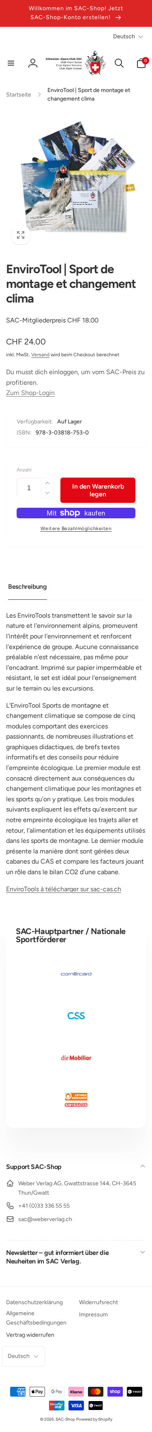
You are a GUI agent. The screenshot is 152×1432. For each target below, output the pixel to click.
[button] (11, 63)
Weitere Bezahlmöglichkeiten (76, 528)
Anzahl (24, 470)
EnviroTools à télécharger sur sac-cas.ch (63, 889)
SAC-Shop (65, 1419)
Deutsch (124, 36)
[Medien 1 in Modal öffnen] (76, 179)
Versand (40, 354)
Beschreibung (27, 586)
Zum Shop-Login (30, 393)
